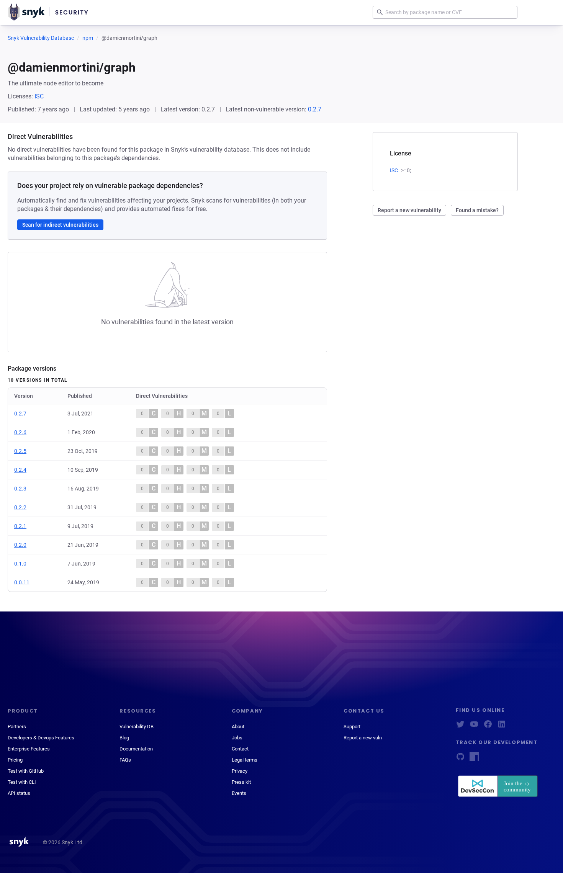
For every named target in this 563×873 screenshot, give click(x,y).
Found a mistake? (477, 210)
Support (352, 726)
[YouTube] (474, 726)
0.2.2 (20, 507)
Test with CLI (22, 782)
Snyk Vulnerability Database (41, 38)
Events (239, 793)
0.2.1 (20, 526)
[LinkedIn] (501, 726)
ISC (39, 96)
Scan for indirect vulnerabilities (60, 225)
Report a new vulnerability (409, 210)
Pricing (15, 760)
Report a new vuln (363, 738)
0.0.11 (21, 582)
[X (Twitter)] (460, 726)
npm (87, 38)
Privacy (239, 771)
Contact (240, 749)
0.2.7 (314, 109)
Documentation (136, 749)
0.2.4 (20, 470)
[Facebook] (488, 726)
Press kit (241, 782)
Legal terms (244, 760)
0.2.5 (20, 451)
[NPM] (474, 759)
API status (19, 793)
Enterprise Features (29, 749)
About (238, 726)
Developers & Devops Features (41, 738)
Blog (124, 738)
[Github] (460, 759)
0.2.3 (20, 489)
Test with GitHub (26, 771)
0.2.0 (20, 545)
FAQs (125, 760)
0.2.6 (20, 432)
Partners (17, 726)
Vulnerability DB (136, 726)
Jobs (237, 738)
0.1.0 (20, 564)
